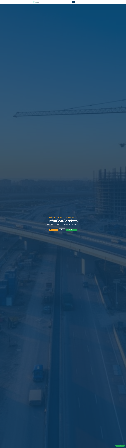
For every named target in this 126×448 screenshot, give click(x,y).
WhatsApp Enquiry (72, 229)
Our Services (52, 229)
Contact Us (62, 229)
